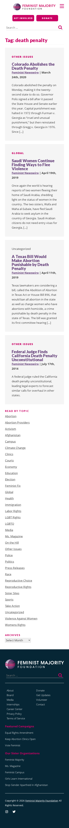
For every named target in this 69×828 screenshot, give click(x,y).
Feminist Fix (13, 486)
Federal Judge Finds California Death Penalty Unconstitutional (34, 355)
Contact (40, 704)
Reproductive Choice (18, 580)
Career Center (14, 709)
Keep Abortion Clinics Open (20, 739)
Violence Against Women (21, 618)
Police (9, 555)
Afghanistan (12, 435)
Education (11, 473)
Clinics (9, 454)
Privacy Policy (14, 713)
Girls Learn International (18, 778)
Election (10, 479)
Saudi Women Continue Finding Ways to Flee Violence (33, 164)
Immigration (13, 505)
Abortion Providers (17, 422)
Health (9, 498)
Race (8, 574)
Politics (9, 561)
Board (10, 695)
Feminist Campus (14, 772)
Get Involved (23, 18)
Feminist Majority (14, 759)
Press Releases (15, 568)
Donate (47, 18)
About (10, 690)
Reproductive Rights (18, 587)
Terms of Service (16, 718)
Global (18, 153)
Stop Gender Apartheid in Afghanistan (26, 785)
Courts (9, 460)
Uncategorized (14, 612)
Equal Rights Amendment (19, 732)
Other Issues (22, 56)
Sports (9, 599)
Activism (10, 429)
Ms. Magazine (14, 536)
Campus (10, 441)
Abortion (10, 416)
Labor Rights (13, 511)
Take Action (12, 606)
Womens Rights (15, 625)
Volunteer (41, 699)
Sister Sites (12, 593)
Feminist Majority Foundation (41, 800)
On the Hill (12, 543)
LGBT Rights (13, 517)
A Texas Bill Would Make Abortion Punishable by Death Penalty (30, 262)
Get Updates (43, 695)
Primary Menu (62, 6)
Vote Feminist (12, 745)
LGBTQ (9, 524)
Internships (13, 704)
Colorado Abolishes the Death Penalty (33, 66)
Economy (11, 467)
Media (9, 530)
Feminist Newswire (25, 72)
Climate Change (15, 448)
